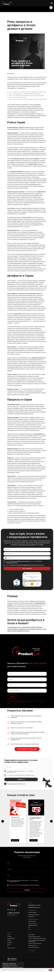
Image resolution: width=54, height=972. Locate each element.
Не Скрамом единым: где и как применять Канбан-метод (36, 818)
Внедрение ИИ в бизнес (32, 925)
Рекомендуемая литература (33, 947)
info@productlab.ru (11, 914)
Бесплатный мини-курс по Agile (10, 965)
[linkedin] (12, 909)
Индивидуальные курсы (34, 905)
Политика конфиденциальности (34, 936)
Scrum (29, 929)
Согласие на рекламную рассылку (34, 943)
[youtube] (10, 909)
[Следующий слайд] (51, 821)
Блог (8, 946)
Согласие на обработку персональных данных (37, 938)
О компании (9, 936)
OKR (29, 927)
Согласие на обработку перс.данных (19, 561)
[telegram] (14, 909)
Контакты (9, 940)
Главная (8, 934)
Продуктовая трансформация (33, 914)
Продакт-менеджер (32, 921)
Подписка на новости (32, 945)
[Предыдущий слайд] (2, 821)
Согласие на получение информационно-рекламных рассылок (26, 565)
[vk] (8, 909)
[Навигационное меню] (52, 3)
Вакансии (9, 944)
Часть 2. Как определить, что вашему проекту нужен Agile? (25, 93)
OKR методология (15, 817)
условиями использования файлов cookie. (33, 969)
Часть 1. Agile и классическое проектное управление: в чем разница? (27, 92)
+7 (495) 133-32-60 (13, 913)
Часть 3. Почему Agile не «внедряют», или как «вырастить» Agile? (26, 95)
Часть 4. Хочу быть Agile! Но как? (17, 97)
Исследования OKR (11, 938)
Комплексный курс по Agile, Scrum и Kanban (13, 967)
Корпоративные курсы (34, 907)
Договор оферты (31, 934)
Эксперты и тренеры (11, 947)
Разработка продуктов (32, 912)
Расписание (9, 942)
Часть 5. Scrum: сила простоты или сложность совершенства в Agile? (27, 99)
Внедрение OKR (31, 916)
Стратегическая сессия (32, 923)
